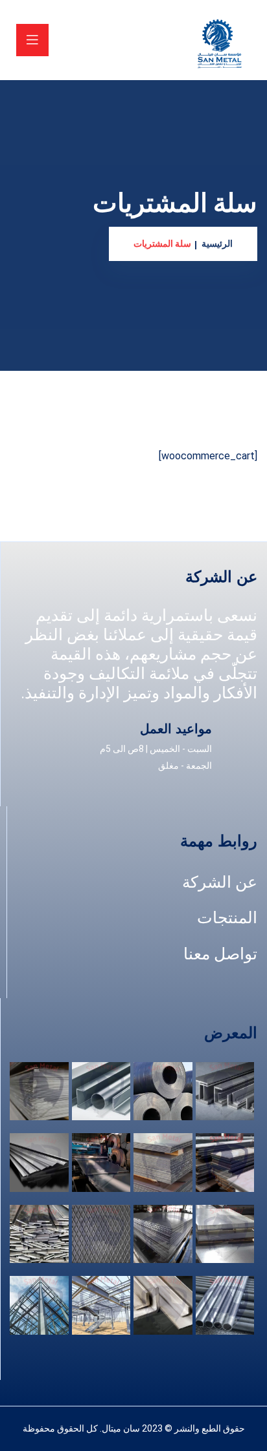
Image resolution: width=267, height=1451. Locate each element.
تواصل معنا (220, 954)
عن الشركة (219, 882)
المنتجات (227, 917)
